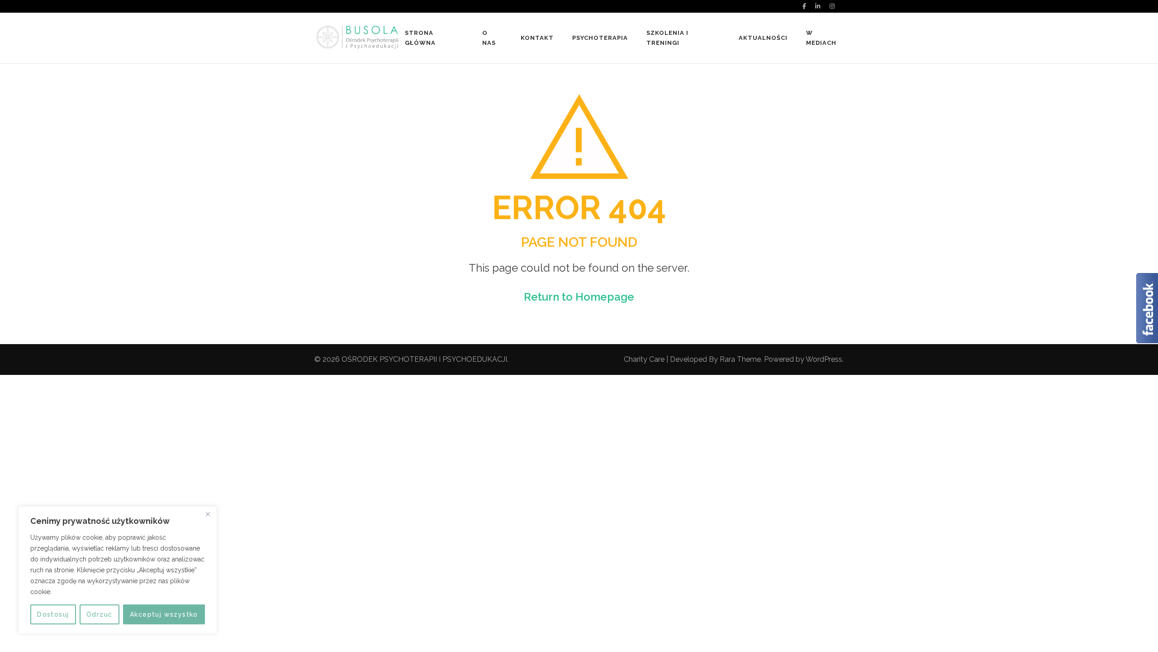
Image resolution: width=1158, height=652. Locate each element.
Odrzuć (99, 614)
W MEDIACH (821, 37)
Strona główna (420, 37)
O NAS (489, 37)
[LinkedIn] (817, 6)
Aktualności (763, 37)
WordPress (824, 359)
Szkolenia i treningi (667, 37)
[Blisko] (207, 513)
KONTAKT (537, 37)
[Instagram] (832, 6)
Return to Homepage (579, 296)
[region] (117, 570)
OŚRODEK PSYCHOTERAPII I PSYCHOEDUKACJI (424, 359)
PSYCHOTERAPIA (600, 37)
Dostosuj (53, 614)
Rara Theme (740, 359)
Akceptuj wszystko (164, 614)
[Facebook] (804, 6)
